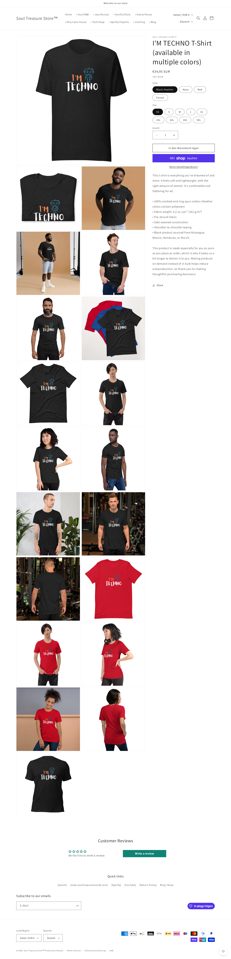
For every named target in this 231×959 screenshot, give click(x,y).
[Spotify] (116, 885)
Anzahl (155, 128)
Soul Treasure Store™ (34, 950)
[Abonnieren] (77, 906)
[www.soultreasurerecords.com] (89, 885)
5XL (199, 120)
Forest (160, 97)
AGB (111, 950)
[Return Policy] (148, 885)
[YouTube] (130, 885)
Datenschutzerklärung (95, 950)
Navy (186, 89)
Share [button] (160, 285)
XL (202, 112)
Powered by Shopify (54, 950)
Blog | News (167, 885)
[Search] (62, 885)
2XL (158, 120)
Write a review (144, 853)
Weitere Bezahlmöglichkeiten (183, 167)
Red (200, 89)
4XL (185, 120)
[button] (198, 18)
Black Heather (165, 89)
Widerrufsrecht (74, 950)
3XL (172, 120)
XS (157, 112)
